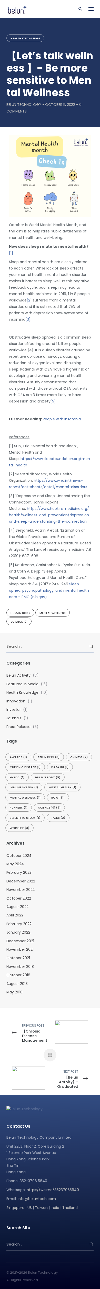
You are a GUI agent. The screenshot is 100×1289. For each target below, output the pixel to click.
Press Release (18, 726)
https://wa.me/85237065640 (53, 1189)
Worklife (19, 828)
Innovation (15, 701)
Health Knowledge (25, 38)
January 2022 (18, 932)
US (29, 1207)
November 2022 (20, 889)
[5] (53, 401)
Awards (18, 757)
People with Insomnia (62, 419)
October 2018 (18, 975)
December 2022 (20, 881)
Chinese (79, 757)
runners (18, 807)
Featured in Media (22, 684)
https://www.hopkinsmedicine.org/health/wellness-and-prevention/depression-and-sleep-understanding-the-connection (50, 515)
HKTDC (17, 777)
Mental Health (62, 787)
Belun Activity (18, 675)
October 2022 (18, 898)
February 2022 (19, 923)
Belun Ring (48, 757)
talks (58, 818)
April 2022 (14, 915)
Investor (13, 709)
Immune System (24, 787)
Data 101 (59, 767)
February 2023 (19, 872)
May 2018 (14, 992)
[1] (11, 252)
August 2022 (17, 906)
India (55, 1207)
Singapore (15, 1207)
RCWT (58, 797)
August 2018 (17, 983)
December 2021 (20, 941)
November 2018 (20, 966)
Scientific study (25, 818)
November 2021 (20, 949)
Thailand (70, 1207)
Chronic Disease (25, 767)
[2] (29, 300)
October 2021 (18, 957)
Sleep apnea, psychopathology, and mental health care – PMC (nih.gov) (49, 590)
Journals (13, 718)
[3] (28, 319)
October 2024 (19, 855)
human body (20, 613)
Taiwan (41, 1207)
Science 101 (19, 622)
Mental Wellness (52, 613)
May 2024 (15, 864)
